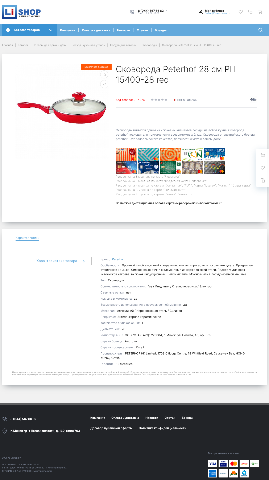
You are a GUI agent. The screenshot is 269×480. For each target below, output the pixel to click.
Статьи (142, 30)
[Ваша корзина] (260, 12)
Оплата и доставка (96, 30)
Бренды (160, 30)
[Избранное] (240, 12)
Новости (123, 30)
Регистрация (220, 13)
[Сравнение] (250, 12)
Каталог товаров (27, 30)
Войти (208, 13)
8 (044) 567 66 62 (23, 419)
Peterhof (118, 259)
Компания (67, 30)
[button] (152, 10)
